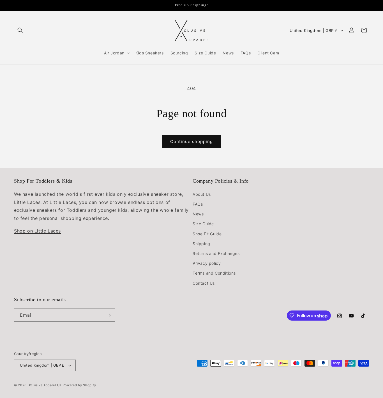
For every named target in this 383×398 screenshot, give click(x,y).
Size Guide (203, 223)
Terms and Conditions (214, 273)
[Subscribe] (108, 315)
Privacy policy (207, 263)
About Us (202, 194)
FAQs (198, 204)
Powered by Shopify (79, 385)
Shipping (201, 243)
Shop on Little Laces (37, 231)
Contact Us (204, 283)
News (198, 213)
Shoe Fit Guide (207, 233)
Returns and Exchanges (216, 253)
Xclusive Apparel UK (45, 385)
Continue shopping (191, 141)
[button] (20, 30)
